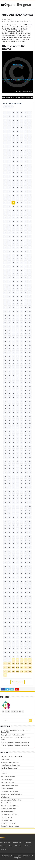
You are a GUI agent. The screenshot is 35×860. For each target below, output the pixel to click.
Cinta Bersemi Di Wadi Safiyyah (12, 794)
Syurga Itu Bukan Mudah (10, 826)
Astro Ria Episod (9, 21)
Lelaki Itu (4, 774)
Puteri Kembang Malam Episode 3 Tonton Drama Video (15, 731)
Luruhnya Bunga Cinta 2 (9, 814)
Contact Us (28, 846)
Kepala (8, 25)
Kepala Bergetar (17, 4)
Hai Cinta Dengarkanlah (9, 768)
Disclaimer (3, 846)
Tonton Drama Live (25, 21)
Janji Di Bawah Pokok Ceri (10, 785)
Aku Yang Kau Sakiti (8, 812)
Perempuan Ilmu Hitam (9, 791)
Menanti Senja (6, 803)
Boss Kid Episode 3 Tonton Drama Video (15, 742)
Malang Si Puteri (7, 788)
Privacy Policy (17, 842)
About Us (3, 849)
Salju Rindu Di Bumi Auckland (11, 756)
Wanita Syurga (6, 797)
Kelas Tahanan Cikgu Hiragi (10, 765)
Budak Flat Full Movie (8, 823)
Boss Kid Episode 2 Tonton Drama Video (15, 745)
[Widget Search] (30, 720)
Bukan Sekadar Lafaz (8, 809)
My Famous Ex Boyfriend (9, 806)
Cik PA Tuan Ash (6, 817)
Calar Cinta (5, 759)
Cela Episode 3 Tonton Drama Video (13, 735)
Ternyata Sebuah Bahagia (10, 762)
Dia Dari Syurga (6, 780)
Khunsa (17, 21)
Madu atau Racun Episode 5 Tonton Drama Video (16, 739)
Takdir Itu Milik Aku (8, 777)
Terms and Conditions (16, 846)
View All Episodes (17, 682)
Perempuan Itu (6, 820)
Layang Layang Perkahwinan (11, 800)
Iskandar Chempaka (8, 782)
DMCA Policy (27, 842)
